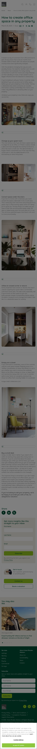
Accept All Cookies (18, 745)
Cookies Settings (18, 740)
